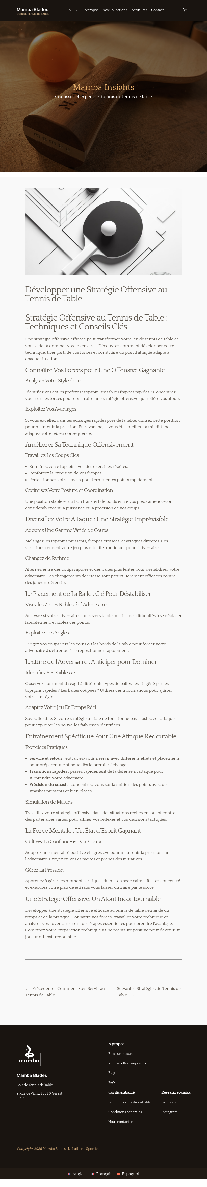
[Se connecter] (173, 10)
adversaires (85, 346)
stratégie (42, 339)
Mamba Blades (32, 9)
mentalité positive (68, 852)
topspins (59, 541)
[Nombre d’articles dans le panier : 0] (185, 10)
